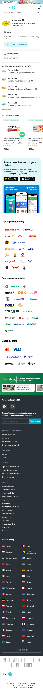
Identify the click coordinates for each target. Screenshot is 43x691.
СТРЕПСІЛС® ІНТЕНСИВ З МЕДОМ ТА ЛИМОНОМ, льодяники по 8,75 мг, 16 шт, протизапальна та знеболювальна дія (13, 141)
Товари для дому (8, 514)
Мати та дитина (7, 510)
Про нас (4, 454)
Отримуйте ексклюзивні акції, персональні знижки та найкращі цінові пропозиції (19, 414)
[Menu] (3, 7)
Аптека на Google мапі (14, 45)
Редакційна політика (9, 470)
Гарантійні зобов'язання (10, 467)
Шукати (38, 13)
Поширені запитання (9, 441)
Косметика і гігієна (8, 489)
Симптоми (5, 531)
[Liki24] (7, 674)
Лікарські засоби (8, 486)
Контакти (5, 438)
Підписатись (35, 421)
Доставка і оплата (8, 435)
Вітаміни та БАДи (8, 493)
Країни (4, 457)
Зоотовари (5, 520)
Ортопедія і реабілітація (10, 507)
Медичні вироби (7, 500)
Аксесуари (5, 527)
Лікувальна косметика (10, 496)
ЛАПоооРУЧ (6, 517)
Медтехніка (6, 503)
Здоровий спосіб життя (10, 524)
